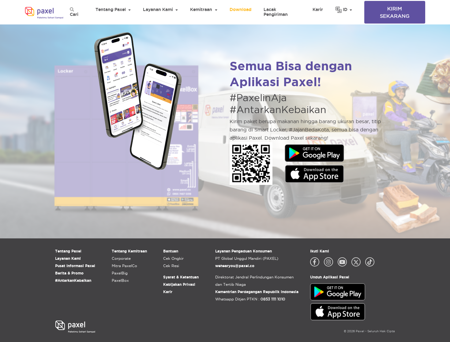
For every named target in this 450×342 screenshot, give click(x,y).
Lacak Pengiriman (276, 12)
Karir (318, 9)
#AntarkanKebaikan (73, 280)
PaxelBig (120, 273)
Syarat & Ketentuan (181, 277)
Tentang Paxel (111, 9)
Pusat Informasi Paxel (75, 266)
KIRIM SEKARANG (395, 12)
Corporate (121, 258)
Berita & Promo (69, 273)
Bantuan (170, 251)
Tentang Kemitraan (129, 251)
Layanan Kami (158, 9)
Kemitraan (201, 9)
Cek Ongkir (173, 258)
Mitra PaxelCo (124, 266)
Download (240, 9)
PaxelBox (120, 280)
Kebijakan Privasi (179, 284)
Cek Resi (171, 266)
